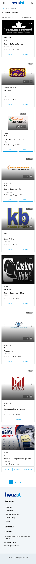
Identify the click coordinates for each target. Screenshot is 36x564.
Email (26, 54)
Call (11, 54)
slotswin (7, 94)
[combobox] (14, 17)
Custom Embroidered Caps (14, 293)
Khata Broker (9, 239)
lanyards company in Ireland (15, 139)
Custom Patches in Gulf (13, 189)
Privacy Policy (10, 517)
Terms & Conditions (12, 514)
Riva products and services (14, 409)
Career (8, 521)
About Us (9, 507)
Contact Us (9, 510)
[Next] (25, 482)
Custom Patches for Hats (14, 44)
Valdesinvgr (8, 351)
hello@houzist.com (12, 546)
